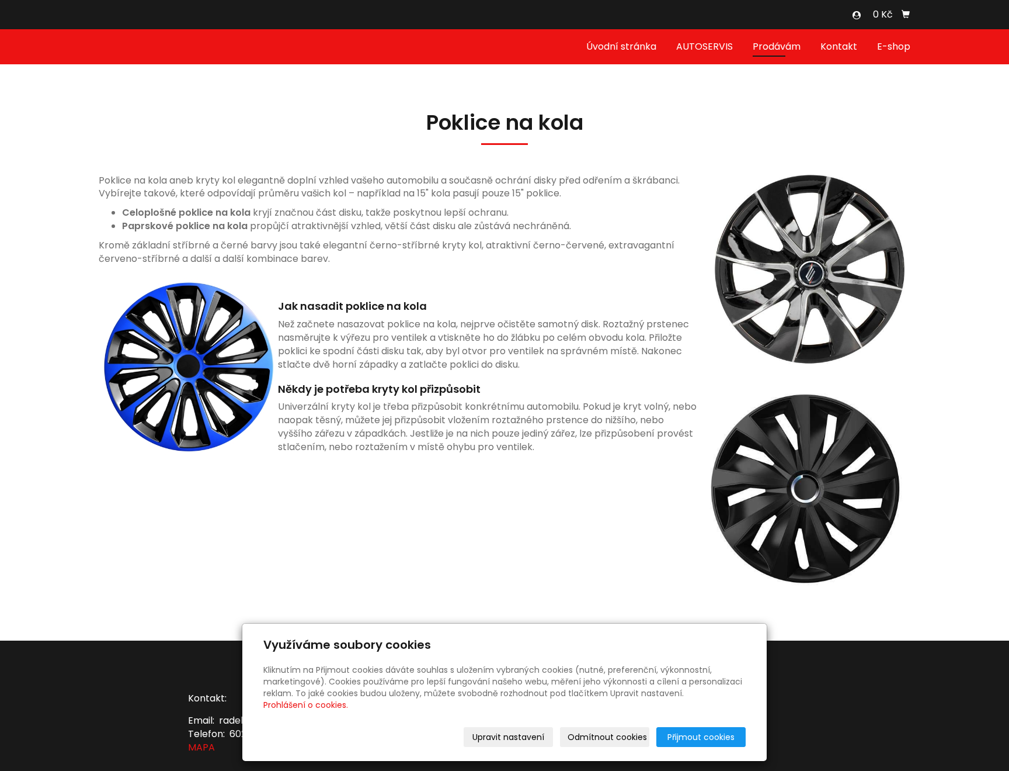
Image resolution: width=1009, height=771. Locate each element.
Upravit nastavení (508, 737)
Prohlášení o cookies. (305, 705)
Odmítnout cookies (607, 737)
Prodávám (777, 46)
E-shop (893, 46)
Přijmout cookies (701, 737)
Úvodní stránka (621, 46)
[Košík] (905, 14)
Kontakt (838, 46)
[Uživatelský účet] (856, 15)
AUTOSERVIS (704, 46)
